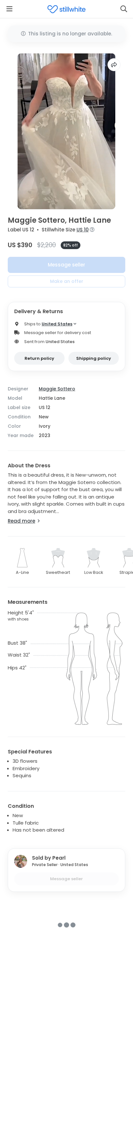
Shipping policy (93, 358)
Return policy (39, 358)
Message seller (66, 264)
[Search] (123, 9)
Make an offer (66, 281)
